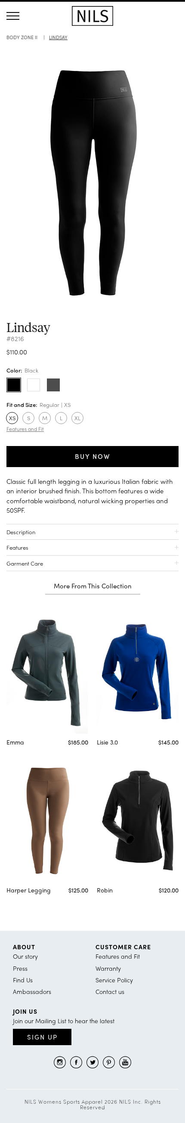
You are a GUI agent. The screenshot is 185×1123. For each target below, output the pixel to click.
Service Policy (114, 979)
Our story (25, 956)
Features (17, 547)
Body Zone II (21, 37)
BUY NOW (93, 456)
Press (20, 968)
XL (77, 418)
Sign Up (42, 1037)
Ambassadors (32, 991)
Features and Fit (25, 429)
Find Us (23, 979)
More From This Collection (93, 586)
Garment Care (24, 563)
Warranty (108, 968)
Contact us (110, 991)
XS (12, 418)
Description (20, 532)
